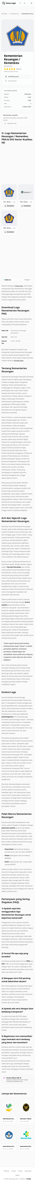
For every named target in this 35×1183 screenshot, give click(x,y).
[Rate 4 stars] (12, 69)
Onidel (29, 1179)
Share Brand (12, 81)
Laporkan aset (11, 123)
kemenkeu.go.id (13, 76)
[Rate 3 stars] (10, 69)
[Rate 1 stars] (5, 69)
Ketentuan (28, 1171)
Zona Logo (11, 3)
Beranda (4, 14)
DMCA (18, 1175)
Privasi (20, 1171)
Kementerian (14, 14)
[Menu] (31, 3)
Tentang (6, 1171)
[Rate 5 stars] (14, 69)
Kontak (13, 1171)
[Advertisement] (17, 163)
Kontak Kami (18, 360)
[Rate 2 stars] (7, 69)
